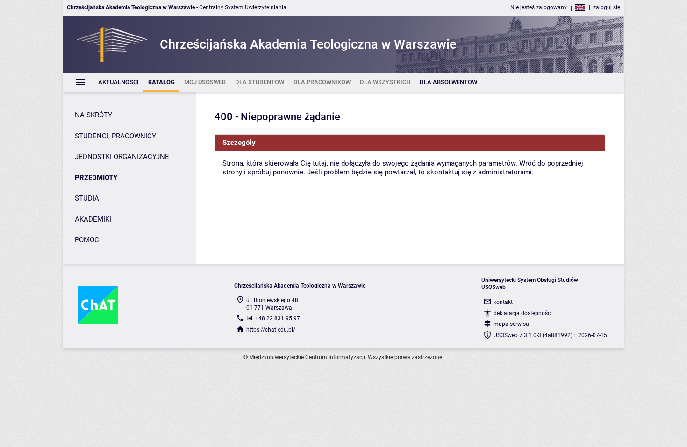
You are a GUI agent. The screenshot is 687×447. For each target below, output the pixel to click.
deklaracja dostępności (523, 313)
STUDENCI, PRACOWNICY (115, 136)
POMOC (87, 240)
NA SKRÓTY (93, 115)
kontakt (503, 302)
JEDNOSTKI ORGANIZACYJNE (122, 156)
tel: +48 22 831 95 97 (273, 318)
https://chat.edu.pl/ (270, 329)
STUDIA (87, 198)
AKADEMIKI (93, 219)
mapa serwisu (511, 324)
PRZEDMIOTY (96, 177)
